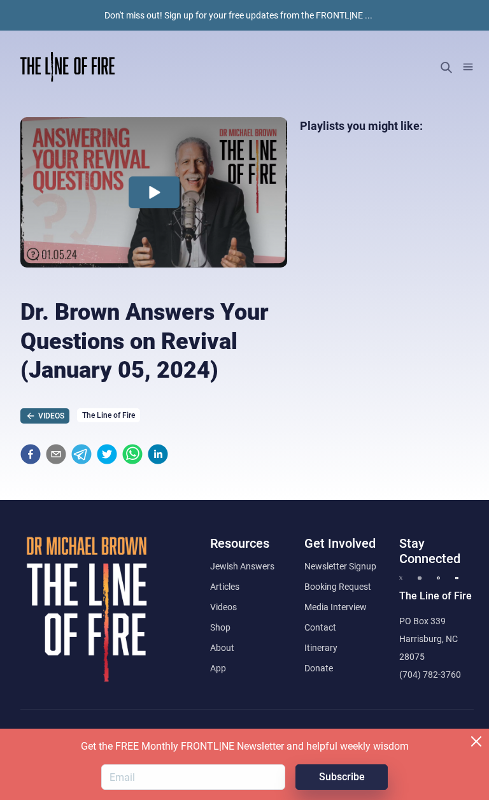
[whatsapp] (132, 454)
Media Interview (335, 607)
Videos (223, 607)
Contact (320, 627)
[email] (56, 454)
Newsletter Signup (340, 566)
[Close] (476, 741)
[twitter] (107, 454)
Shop (220, 627)
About (222, 648)
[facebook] (30, 454)
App (218, 668)
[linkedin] (158, 454)
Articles (224, 587)
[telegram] (81, 454)
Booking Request (337, 587)
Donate (318, 668)
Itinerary (320, 648)
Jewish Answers (242, 566)
